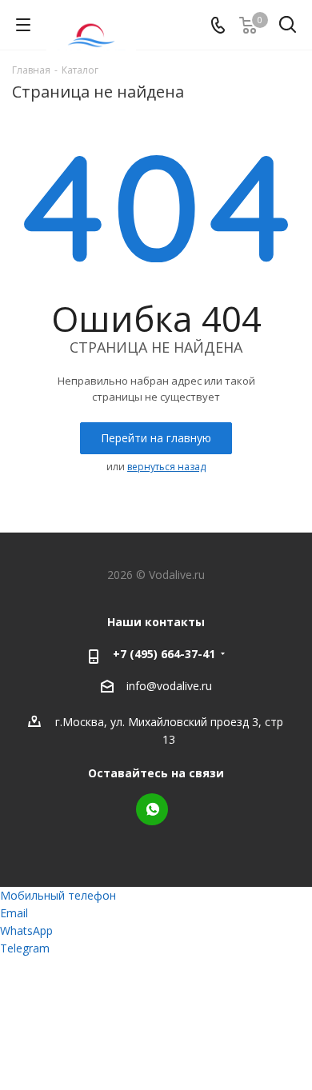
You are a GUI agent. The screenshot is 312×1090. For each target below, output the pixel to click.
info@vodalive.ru (169, 686)
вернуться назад (166, 466)
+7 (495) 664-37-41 (164, 653)
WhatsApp (152, 809)
